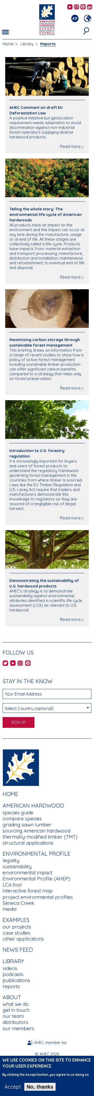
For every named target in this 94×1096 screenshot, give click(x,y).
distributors (15, 1022)
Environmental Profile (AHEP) (36, 878)
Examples (16, 919)
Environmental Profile (36, 853)
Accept (12, 1086)
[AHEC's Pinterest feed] (83, 7)
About (12, 997)
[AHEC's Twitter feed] (5, 663)
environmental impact (27, 872)
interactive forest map (28, 890)
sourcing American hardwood (36, 831)
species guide (18, 812)
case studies (16, 933)
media (9, 909)
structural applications (28, 843)
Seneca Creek (18, 903)
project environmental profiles (38, 897)
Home (8, 43)
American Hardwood (33, 805)
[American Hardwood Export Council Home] (47, 19)
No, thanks (40, 1087)
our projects (17, 927)
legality (11, 860)
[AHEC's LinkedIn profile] (89, 7)
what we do (16, 1004)
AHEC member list (50, 1042)
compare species (22, 818)
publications (16, 980)
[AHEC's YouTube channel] (70, 7)
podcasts (13, 974)
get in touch (16, 1010)
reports (11, 986)
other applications (23, 939)
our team (13, 1016)
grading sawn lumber (27, 824)
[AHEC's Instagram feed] (76, 7)
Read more (70, 146)
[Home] (21, 767)
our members (18, 1028)
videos (10, 968)
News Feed (18, 949)
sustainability (17, 866)
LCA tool (12, 884)
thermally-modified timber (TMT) (40, 837)
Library (27, 43)
